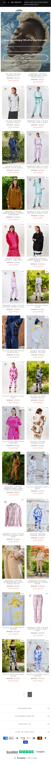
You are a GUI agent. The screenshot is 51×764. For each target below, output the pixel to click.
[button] (47, 14)
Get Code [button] (25, 57)
